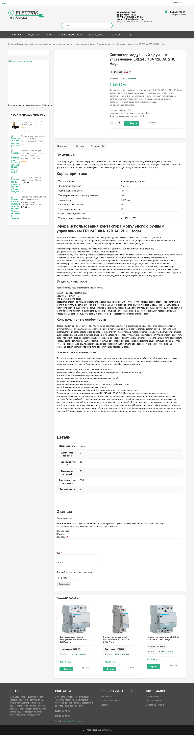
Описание (62, 146)
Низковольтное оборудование (31, 44)
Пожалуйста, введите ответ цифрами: (74, 572)
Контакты (117, 35)
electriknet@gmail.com (72, 721)
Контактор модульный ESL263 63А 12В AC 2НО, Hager (163, 638)
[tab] (63, 146)
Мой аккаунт (107, 696)
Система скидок (153, 701)
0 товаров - (178, 15)
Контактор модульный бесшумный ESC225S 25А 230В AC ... (116, 639)
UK (6, 3)
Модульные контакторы (85, 44)
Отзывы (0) (97, 146)
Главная (16, 35)
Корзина (105, 705)
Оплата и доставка (71, 35)
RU (131, 35)
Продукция (33, 35)
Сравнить (152, 123)
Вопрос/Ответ (97, 35)
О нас (49, 35)
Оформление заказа (110, 701)
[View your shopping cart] (164, 14)
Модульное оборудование (59, 44)
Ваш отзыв (62, 537)
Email (60, 562)
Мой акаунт (177, 3)
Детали (79, 146)
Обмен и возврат (154, 696)
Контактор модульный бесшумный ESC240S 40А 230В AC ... (73, 639)
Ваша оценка (63, 531)
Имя (59, 553)
